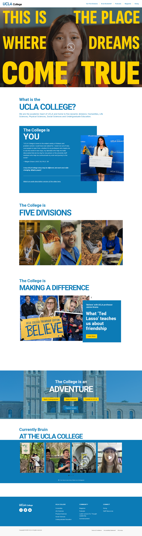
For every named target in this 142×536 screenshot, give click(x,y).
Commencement (84, 518)
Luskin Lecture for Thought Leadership (88, 515)
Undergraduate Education (63, 519)
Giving (137, 4)
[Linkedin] (25, 510)
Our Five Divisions (92, 4)
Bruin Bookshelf (106, 4)
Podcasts (118, 4)
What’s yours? (36, 170)
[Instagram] (21, 510)
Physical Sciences (61, 514)
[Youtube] (30, 510)
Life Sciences (59, 511)
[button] (71, 47)
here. (59, 181)
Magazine (128, 4)
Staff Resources (108, 511)
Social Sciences (60, 516)
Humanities (58, 508)
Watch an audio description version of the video (40, 181)
